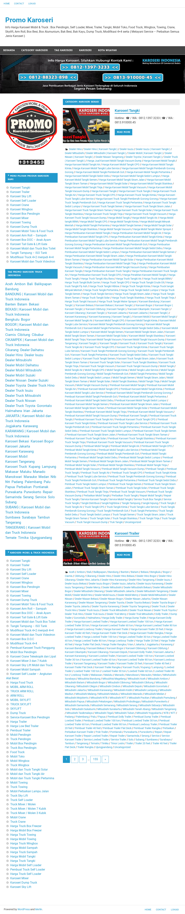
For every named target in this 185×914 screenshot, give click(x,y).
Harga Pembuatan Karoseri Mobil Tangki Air (136, 233)
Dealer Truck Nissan (141, 610)
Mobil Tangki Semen (124, 377)
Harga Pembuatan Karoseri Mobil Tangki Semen (148, 252)
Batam (135, 572)
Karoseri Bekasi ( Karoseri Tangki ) (114, 305)
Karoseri (85, 50)
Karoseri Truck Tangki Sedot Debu (128, 354)
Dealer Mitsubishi (74, 153)
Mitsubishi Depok (132, 686)
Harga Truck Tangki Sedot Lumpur (140, 290)
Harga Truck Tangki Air (128, 278)
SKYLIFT (15, 708)
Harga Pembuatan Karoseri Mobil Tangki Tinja (110, 263)
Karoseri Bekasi (84, 305)
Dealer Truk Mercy (116, 614)
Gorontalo (79, 617)
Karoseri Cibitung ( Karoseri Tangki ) (106, 309)
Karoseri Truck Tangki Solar (105, 362)
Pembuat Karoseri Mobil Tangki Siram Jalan (134, 404)
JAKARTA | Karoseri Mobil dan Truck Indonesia (28, 418)
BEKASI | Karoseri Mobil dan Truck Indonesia (26, 312)
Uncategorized (133, 522)
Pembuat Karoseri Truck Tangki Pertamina (115, 427)
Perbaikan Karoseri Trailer (79, 731)
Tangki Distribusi (90, 503)
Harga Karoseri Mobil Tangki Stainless (151, 183)
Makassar (96, 674)
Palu (93, 716)
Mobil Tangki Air (74, 369)
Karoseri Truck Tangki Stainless (139, 362)
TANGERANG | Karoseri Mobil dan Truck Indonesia (27, 530)
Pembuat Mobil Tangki (96, 446)
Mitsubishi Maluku (108, 693)
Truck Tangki (167, 503)
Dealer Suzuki (38, 380)
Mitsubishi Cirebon (110, 686)
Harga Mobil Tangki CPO (93, 221)
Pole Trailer (102, 731)
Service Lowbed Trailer (96, 739)
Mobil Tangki (167, 366)
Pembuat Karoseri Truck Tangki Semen (154, 430)
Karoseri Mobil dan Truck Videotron (32, 261)
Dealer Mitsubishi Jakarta (120, 591)
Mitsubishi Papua (74, 701)
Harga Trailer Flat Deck (87, 644)
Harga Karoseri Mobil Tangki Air (82, 164)
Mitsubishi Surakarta (109, 709)
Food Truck (17, 752)
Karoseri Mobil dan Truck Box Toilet (32, 248)
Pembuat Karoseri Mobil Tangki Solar (127, 408)
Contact (19, 3)
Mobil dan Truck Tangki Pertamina (32, 778)
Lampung (157, 667)
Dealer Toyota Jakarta (77, 606)
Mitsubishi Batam (75, 682)
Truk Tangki (116, 522)
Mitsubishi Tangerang (164, 709)
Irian (130, 644)
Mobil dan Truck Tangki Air (27, 774)
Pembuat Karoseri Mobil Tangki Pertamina (142, 396)
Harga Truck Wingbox (24, 843)
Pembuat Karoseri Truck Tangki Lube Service (122, 423)
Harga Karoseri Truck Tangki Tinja (104, 214)
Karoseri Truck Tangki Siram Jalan (136, 358)
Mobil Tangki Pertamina (143, 373)
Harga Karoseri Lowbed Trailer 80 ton (156, 625)
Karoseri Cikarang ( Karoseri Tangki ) (85, 312)
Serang (145, 735)
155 (95, 759)
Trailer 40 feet (160, 743)
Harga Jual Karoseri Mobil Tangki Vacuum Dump (114, 160)
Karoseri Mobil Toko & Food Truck (31, 231)
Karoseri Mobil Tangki (164, 316)
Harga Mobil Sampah (24, 848)
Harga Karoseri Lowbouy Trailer (84, 629)
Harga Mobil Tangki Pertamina (93, 225)
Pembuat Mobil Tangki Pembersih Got (118, 453)
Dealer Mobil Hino (83, 595)
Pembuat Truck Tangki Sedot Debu (157, 480)
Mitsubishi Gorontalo (155, 686)
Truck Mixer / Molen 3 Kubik (28, 813)
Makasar (11, 472)
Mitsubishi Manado (131, 693)
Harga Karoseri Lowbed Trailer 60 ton (112, 625)
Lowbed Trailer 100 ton (87, 671)
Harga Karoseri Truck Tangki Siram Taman (88, 210)
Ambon (81, 572)
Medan (157, 674)
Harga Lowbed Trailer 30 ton (135, 636)
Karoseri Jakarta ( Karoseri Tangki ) (148, 312)
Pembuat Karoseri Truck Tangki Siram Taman (142, 434)
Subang (139, 739)
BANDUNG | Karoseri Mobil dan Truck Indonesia (29, 296)
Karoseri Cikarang (98, 652)
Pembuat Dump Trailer (146, 716)
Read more (123, 132)
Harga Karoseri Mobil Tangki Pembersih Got (100, 172)
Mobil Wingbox (19, 761)
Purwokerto (146, 731)
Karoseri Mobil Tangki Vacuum (104, 339)
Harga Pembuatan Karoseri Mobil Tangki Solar (108, 259)
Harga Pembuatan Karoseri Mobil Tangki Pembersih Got (116, 244)
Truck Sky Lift (19, 795)
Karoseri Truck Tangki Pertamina (89, 354)
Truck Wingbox (19, 765)
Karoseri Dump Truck (23, 226)
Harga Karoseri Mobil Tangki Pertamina (148, 172)
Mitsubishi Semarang (103, 705)
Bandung (113, 572)
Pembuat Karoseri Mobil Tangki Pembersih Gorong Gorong (138, 392)
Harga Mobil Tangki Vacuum (115, 229)
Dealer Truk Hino (74, 614)
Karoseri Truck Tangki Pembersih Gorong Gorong (108, 350)
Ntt (7, 482)
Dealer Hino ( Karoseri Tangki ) (101, 149)
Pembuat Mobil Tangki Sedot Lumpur (140, 457)
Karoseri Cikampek (75, 652)
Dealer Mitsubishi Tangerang (152, 591)
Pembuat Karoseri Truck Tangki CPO (135, 419)
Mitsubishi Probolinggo (127, 701)
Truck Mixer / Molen (23, 804)
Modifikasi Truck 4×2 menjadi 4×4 (32, 257)
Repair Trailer (117, 735)
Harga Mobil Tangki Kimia (123, 221)
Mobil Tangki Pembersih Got (112, 373)
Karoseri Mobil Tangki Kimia (141, 320)
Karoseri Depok (118, 652)
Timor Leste (117, 743)
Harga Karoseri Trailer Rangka (146, 633)
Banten (125, 572)
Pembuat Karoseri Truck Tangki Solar (85, 438)
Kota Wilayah (107, 50)
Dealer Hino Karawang (114, 579)
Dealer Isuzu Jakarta (123, 583)
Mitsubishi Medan (154, 693)
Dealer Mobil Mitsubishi (154, 595)
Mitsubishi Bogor (96, 682)
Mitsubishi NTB (99, 697)
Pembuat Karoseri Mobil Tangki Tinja (105, 411)
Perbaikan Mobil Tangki (97, 495)
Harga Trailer (18, 721)
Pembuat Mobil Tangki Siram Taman (150, 461)
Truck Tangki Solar (100, 518)
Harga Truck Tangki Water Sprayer (118, 301)
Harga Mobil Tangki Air (144, 217)
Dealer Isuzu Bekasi (76, 583)
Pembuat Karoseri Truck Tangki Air (93, 419)
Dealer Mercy (93, 587)
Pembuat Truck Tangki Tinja (92, 491)
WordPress (24, 909)
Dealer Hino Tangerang (141, 579)
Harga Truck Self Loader (25, 874)
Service (156, 735)
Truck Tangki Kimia (117, 506)
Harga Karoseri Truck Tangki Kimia (136, 194)
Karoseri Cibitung (157, 648)
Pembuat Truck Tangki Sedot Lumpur (85, 484)
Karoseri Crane (19, 205)
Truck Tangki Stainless (124, 518)
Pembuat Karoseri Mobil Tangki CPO (98, 389)
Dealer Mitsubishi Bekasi (137, 587)
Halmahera (93, 617)
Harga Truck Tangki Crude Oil (148, 282)
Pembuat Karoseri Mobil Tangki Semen (86, 404)
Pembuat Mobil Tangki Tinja (151, 465)
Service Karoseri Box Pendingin (30, 717)
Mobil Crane (18, 817)
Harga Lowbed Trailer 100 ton (100, 636)
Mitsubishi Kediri (123, 690)
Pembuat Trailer (20, 730)
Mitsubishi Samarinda (77, 705)
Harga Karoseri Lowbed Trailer (91, 621)
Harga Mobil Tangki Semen (127, 225)
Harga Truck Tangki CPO (116, 282)
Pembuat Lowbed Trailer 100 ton (101, 720)
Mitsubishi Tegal (104, 712)
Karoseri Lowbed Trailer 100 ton (135, 655)
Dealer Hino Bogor (146, 575)
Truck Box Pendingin (23, 747)
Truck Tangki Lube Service (144, 506)
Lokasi (32, 3)
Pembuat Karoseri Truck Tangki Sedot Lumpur (105, 430)
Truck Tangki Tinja (149, 518)
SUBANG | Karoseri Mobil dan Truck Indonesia (27, 509)
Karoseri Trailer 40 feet (156, 663)
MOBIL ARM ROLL (22, 687)
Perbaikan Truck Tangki (125, 495)
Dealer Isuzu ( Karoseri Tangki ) (153, 149)
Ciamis (68, 575)
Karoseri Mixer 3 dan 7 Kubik (28, 661)
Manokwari (132, 674)
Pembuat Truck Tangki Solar (131, 487)
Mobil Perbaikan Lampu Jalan (29, 791)
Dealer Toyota (116, 602)
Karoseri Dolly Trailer (140, 652)
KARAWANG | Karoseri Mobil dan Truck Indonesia (30, 433)
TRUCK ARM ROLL (22, 691)
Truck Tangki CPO (94, 506)
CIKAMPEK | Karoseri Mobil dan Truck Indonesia (29, 342)
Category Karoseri (34, 50)
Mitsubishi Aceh (137, 678)
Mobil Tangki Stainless (124, 381)
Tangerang (82, 743)
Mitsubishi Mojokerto (76, 697)
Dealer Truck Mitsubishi (114, 610)
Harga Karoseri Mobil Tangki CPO (120, 164)
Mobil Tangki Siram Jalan (151, 377)
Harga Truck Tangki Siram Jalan (132, 293)
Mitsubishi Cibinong (119, 682)
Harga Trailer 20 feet (147, 640)
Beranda (9, 50)
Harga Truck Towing (23, 834)
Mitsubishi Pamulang (163, 697)
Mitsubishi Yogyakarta (149, 712)
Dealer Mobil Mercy (128, 595)
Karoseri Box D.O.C (22, 639)
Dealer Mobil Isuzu (105, 595)
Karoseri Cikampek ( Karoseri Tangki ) (149, 309)
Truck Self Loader (21, 800)
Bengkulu (155, 572)
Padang (69, 716)
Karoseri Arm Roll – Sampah (28, 235)
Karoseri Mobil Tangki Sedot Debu (141, 328)
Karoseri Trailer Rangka (108, 667)
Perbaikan (168, 728)
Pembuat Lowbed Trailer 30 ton (139, 720)
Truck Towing (18, 787)
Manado (119, 674)
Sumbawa (152, 739)
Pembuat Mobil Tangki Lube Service (118, 449)
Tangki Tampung (131, 503)
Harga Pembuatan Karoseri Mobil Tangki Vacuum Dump (115, 267)
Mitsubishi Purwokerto (154, 701)
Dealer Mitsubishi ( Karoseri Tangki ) (106, 153)
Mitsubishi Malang (86, 693)
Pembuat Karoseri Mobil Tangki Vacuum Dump (91, 415)
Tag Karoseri (63, 50)
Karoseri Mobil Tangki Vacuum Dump (143, 339)
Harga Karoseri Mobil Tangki (159, 160)
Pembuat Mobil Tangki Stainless (116, 465)
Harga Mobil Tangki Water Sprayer (152, 229)
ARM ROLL (17, 695)
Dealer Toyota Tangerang (136, 606)
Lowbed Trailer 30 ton (114, 671)
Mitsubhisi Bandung (89, 678)
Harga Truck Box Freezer (25, 826)
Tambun (69, 743)
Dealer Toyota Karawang (105, 606)
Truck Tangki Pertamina (143, 510)
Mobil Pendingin (20, 734)
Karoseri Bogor (144, 305)
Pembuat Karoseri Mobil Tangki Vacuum (150, 411)
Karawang (167, 644)
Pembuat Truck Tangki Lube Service (86, 476)
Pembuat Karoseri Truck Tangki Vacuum (109, 442)
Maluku (108, 674)
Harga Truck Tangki (22, 861)
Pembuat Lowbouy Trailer (142, 724)
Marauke (146, 674)
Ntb (53, 477)
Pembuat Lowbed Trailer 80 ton (108, 724)
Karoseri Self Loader (23, 200)
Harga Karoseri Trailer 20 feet (147, 629)
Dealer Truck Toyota (165, 610)
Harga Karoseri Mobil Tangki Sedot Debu (87, 175)
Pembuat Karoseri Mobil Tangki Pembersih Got (91, 396)
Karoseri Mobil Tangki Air (78, 320)
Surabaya (165, 739)
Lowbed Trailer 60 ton (140, 671)
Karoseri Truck (127, 343)
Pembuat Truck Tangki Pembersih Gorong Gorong (136, 476)
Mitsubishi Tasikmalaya (79, 712)
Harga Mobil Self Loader (25, 865)
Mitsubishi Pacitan (139, 697)
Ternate (95, 743)
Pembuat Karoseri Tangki (133, 415)
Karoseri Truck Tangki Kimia (132, 347)
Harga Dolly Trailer (112, 617)
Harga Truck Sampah (23, 852)
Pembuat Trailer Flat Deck (117, 728)
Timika (105, 743)
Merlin (38, 909)
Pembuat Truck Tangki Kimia (160, 472)
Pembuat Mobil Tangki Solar (80, 465)
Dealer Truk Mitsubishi (141, 614)
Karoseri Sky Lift (20, 196)
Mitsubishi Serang (127, 705)
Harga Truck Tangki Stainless (128, 297)
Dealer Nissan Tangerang (110, 156)
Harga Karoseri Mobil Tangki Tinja (83, 187)
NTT (173, 712)
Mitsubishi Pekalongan (99, 701)
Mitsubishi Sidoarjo (150, 705)
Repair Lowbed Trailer (96, 735)
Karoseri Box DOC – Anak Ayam (30, 239)
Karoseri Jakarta (117, 312)
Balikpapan (99, 572)
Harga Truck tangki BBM (157, 278)
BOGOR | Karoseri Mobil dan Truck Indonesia (26, 327)
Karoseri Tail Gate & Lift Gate (28, 244)
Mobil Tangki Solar (100, 381)
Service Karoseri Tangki (94, 499)
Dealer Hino (75, 149)
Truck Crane (17, 821)
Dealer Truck (158, 606)
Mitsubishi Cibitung (143, 682)
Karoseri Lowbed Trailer (102, 655)
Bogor (166, 572)
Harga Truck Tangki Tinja (160, 297)
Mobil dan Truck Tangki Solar (29, 769)
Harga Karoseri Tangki (104, 191)
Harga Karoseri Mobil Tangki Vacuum (125, 187)
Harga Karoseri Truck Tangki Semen (103, 206)
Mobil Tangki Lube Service (144, 369)
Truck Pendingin (20, 739)
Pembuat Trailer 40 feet (88, 728)
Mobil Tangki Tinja (149, 381)
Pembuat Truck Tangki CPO (127, 472)
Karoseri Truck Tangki (150, 343)
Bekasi (144, 572)
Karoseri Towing (20, 222)
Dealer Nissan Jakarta (137, 598)
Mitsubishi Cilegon (87, 686)
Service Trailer (118, 739)
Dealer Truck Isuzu (89, 610)
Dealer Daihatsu (32, 350)
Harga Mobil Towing (23, 839)
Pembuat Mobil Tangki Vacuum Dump (123, 468)
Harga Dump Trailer (135, 617)
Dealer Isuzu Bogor (99, 583)
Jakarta (139, 644)
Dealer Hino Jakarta (88, 579)
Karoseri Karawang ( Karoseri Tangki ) (110, 316)
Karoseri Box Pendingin (25, 213)
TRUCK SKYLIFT (20, 704)
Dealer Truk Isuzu (94, 614)
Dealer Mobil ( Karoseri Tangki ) (145, 153)
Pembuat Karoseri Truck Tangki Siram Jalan (90, 434)
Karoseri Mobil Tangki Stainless (146, 335)
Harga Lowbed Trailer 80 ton (90, 640)
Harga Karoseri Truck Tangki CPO (96, 194)
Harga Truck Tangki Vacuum (80, 301)
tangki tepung (150, 503)
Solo (130, 739)
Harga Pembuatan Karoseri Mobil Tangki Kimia (136, 236)
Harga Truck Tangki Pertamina (101, 290)
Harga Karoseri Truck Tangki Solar (133, 210)
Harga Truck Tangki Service (98, 293)
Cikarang (91, 575)
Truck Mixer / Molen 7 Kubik (28, 808)
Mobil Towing (19, 782)
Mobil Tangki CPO (94, 369)
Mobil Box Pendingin (23, 652)
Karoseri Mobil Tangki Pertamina (102, 328)
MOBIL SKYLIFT (20, 700)
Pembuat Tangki (155, 468)
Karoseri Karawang (76, 316)
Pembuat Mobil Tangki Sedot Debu (98, 457)
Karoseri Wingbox (21, 209)
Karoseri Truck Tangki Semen (99, 358)
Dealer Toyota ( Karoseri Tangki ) (144, 156)
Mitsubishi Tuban (124, 712)
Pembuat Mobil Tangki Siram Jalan (108, 461)
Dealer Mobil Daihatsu (22, 365)
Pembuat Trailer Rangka (147, 728)
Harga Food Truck (21, 682)
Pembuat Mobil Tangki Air (125, 446)
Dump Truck (18, 713)
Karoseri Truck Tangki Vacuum (97, 366)
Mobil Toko (17, 756)
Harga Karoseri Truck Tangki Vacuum (145, 214)
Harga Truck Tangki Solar (96, 297)
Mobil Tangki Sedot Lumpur (95, 377)
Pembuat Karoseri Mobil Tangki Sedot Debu (89, 400)
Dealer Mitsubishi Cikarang (89, 591)
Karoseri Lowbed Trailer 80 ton (135, 659)
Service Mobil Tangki (120, 499)
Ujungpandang (104, 747)
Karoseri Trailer (127, 533)
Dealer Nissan (15, 380)
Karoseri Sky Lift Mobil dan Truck (31, 665)
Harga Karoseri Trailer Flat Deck (109, 633)
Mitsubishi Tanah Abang (136, 709)
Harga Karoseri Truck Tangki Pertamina (120, 202)
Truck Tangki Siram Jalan (151, 514)
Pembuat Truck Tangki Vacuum (127, 491)
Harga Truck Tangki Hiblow (104, 286)
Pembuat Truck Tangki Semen (124, 484)
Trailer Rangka (85, 747)
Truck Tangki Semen (124, 514)
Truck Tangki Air (74, 506)
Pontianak (116, 731)
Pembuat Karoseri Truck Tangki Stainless (131, 438)
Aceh (72, 572)
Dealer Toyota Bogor (163, 602)
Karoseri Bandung (75, 648)
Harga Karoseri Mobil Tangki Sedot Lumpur (136, 175)
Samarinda (133, 735)
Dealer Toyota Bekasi (138, 602)
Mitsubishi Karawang (100, 690)
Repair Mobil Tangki (151, 495)
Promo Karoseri (29, 20)
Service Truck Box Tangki (147, 499)
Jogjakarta (152, 644)
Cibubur (38, 335)
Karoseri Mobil (141, 316)
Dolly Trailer (161, 614)
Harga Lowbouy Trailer (121, 640)
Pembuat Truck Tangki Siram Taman (93, 487)
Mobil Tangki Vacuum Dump (92, 385)
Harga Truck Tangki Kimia (136, 286)
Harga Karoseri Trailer (116, 629)
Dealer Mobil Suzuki (20, 375)
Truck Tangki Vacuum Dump (92, 522)
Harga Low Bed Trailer (24, 726)
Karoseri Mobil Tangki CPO (109, 320)
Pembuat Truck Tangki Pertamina (116, 480)
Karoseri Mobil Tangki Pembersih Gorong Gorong (116, 324)
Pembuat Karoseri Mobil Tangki (127, 385)
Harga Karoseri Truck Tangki (134, 191)
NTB (166, 712)
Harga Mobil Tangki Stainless (81, 229)
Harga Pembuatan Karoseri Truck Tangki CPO (95, 274)
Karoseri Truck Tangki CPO (99, 347)
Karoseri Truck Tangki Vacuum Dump (137, 366)
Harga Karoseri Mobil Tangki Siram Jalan (122, 179)
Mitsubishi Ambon (158, 678)
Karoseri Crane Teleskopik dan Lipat (33, 656)
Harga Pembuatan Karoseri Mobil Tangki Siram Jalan (94, 255)
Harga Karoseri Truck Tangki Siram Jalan (147, 206)
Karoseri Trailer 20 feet (129, 663)
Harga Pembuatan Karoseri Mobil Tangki (87, 233)
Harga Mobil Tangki (119, 217)
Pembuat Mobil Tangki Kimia (81, 449)
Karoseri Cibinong (136, 648)
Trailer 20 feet (142, 743)
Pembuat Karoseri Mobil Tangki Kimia (141, 389)
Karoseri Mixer (19, 218)
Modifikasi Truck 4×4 (23, 643)
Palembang (82, 716)
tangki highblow (111, 503)
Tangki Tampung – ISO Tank (28, 253)
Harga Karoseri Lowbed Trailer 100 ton (131, 621)
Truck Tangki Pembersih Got (112, 510)
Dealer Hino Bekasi (123, 575)
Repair (158, 731)
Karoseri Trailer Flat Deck (78, 667)
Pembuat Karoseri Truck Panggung (32, 647)
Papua (102, 716)
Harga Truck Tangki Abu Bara (97, 278)
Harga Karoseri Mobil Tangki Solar (109, 183)
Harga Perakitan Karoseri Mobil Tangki (144, 274)
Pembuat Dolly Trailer (119, 716)
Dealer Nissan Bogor (111, 598)
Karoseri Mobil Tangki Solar (111, 335)
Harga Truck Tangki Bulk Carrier (82, 282)
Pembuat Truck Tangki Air (95, 472)
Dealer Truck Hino (41, 386)
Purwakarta (130, 731)
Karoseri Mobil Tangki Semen (107, 331)
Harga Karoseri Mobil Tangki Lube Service (96, 168)
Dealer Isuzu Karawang (150, 583)
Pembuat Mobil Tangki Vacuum (82, 468)
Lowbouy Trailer (80, 674)
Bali (89, 572)
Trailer (129, 743)
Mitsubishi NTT (118, 697)
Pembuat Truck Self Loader (27, 869)
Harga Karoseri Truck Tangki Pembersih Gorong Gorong (127, 198)
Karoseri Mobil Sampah (25, 669)
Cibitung (79, 575)
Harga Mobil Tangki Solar (158, 225)
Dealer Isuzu (127, 149)
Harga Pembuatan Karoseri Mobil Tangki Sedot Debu (132, 248)
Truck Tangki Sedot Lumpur (95, 514)
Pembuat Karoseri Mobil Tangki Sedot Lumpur (141, 400)
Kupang (145, 667)
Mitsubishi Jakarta (75, 690)
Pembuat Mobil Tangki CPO (156, 446)
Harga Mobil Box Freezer (26, 830)
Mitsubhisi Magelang (114, 678)
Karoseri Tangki (127, 110)
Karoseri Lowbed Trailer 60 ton (99, 659)
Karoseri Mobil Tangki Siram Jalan (144, 331)
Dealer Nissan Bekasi (86, 598)
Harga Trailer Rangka (114, 644)
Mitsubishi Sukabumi (83, 709)
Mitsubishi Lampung (146, 690)
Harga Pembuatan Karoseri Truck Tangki (107, 271)
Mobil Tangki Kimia (117, 369)
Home (7, 3)
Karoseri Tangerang (85, 663)
